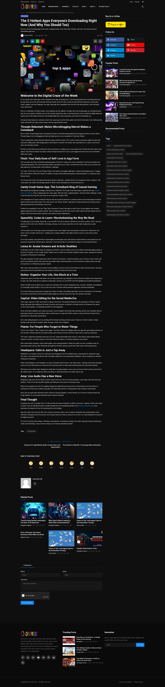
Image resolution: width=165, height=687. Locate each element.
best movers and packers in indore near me (119, 207)
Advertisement (25, 2)
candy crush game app (85, 406)
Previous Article (55, 441)
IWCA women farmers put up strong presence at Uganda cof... (130, 81)
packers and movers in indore (122, 146)
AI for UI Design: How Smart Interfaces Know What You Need (32, 533)
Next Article (66, 441)
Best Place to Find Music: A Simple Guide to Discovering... (88, 638)
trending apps (31, 431)
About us (33, 2)
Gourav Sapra (80, 525)
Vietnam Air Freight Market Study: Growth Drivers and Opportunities (42, 446)
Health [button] (92, 6)
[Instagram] (33, 657)
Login (131, 2)
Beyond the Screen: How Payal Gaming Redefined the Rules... (131, 103)
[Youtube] (38, 657)
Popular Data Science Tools (87, 548)
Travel (108, 146)
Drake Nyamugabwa (125, 73)
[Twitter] (28, 657)
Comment (24, 579)
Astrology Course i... (81, 663)
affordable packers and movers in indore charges (121, 202)
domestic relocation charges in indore (118, 190)
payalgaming (123, 107)
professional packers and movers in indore (119, 194)
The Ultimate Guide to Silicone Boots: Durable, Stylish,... (89, 649)
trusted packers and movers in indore (118, 174)
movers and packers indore (134, 154)
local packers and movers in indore (117, 186)
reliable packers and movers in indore (118, 178)
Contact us (41, 2)
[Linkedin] (54, 657)
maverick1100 (37, 479)
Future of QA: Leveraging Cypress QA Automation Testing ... (89, 522)
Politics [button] (75, 6)
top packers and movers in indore (116, 162)
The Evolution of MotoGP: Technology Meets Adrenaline (82, 445)
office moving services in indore (116, 211)
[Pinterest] (48, 657)
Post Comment (27, 603)
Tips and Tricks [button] (103, 6)
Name (23, 571)
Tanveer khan (80, 652)
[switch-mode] (143, 2)
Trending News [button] (53, 6)
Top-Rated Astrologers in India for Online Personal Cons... (88, 659)
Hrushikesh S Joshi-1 (82, 551)
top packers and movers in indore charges (119, 170)
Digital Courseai (25, 537)
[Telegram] (43, 657)
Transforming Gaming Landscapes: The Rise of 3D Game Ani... (33, 522)
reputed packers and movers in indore (118, 215)
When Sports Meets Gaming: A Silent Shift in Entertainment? (60, 522)
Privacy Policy (138, 682)
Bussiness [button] (65, 6)
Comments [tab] (27, 565)
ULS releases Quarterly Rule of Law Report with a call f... (132, 115)
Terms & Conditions (125, 682)
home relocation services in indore (117, 198)
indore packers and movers (115, 158)
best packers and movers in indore (117, 166)
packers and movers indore (115, 154)
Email (64, 571)
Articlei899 (79, 641)
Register (137, 2)
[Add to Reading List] (100, 41)
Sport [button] (84, 6)
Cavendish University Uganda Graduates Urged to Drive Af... (132, 70)
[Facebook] (23, 657)
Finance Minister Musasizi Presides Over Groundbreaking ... (132, 92)
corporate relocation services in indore (118, 182)
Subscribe (140, 645)
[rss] (23, 662)
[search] (142, 6)
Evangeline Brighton (26, 525)
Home (43, 6)
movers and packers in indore (115, 150)
